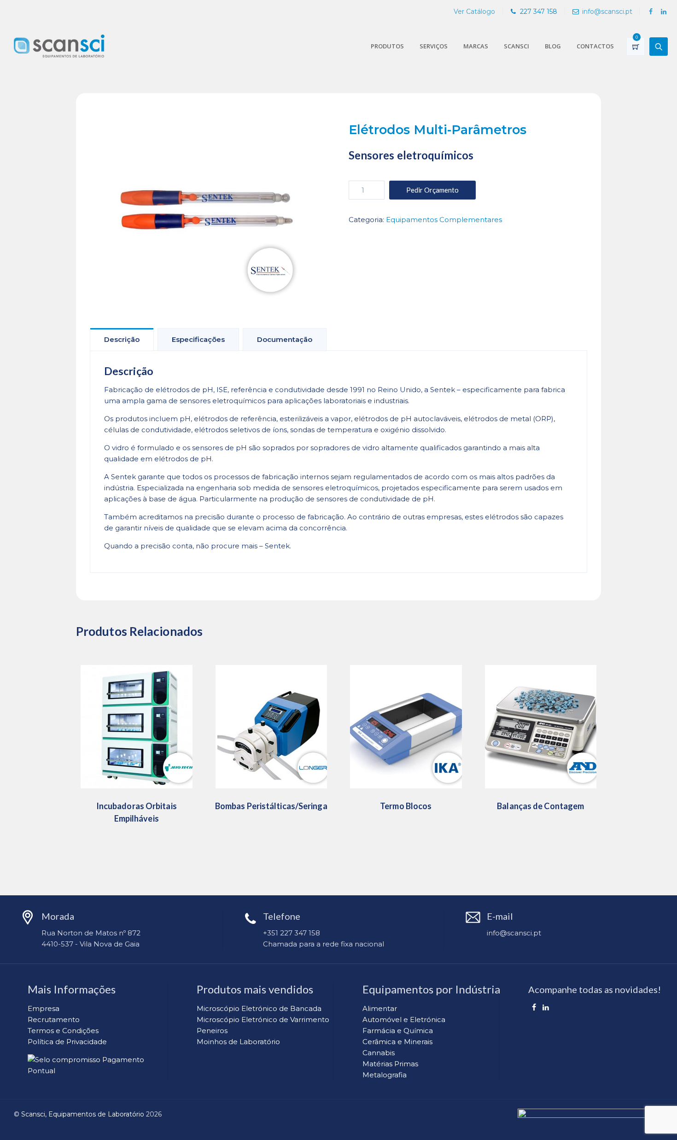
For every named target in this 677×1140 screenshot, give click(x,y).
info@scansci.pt (607, 11)
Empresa (43, 1008)
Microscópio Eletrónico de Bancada (259, 1008)
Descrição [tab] (122, 339)
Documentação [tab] (284, 339)
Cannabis (378, 1052)
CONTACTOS (595, 46)
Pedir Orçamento (432, 190)
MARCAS (475, 46)
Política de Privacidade (67, 1041)
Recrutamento (54, 1019)
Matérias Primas (390, 1063)
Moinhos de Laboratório (238, 1041)
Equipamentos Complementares (444, 219)
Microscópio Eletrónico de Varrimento (263, 1019)
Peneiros (212, 1030)
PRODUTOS (387, 46)
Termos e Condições (63, 1030)
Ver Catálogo (474, 11)
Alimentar (379, 1008)
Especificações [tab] (198, 339)
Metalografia (384, 1074)
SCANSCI (516, 46)
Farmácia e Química (397, 1030)
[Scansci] (59, 46)
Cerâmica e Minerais (397, 1041)
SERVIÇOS (434, 46)
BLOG (553, 46)
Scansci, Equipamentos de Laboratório (82, 1114)
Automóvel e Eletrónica (403, 1019)
